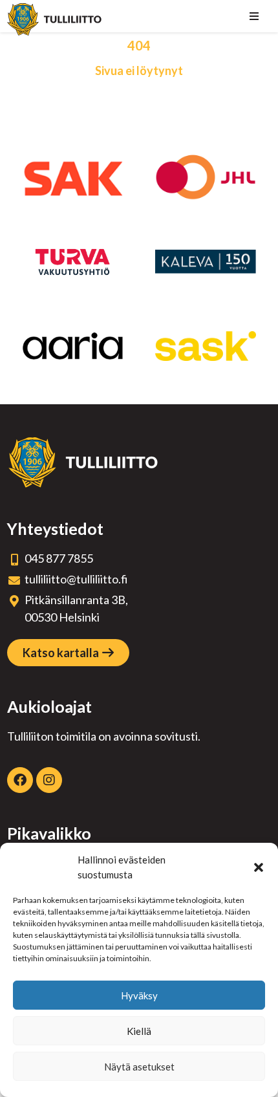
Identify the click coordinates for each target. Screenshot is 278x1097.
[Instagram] (49, 780)
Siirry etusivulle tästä (139, 96)
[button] (258, 867)
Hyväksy (139, 995)
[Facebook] (20, 780)
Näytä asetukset (139, 1066)
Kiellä (139, 1031)
